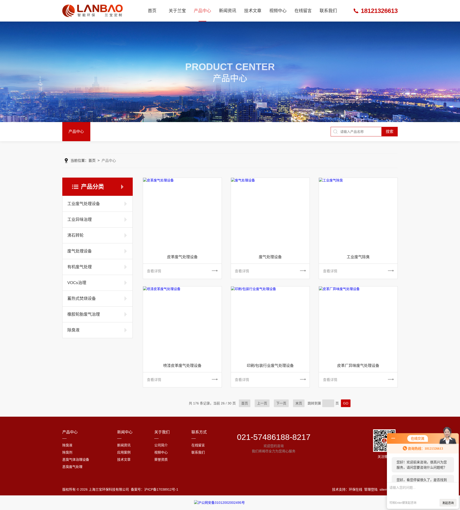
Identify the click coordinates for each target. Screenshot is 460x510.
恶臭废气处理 (72, 467)
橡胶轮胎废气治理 (83, 314)
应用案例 (124, 452)
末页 (298, 403)
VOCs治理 (76, 282)
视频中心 (278, 10)
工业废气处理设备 (83, 204)
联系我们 (328, 10)
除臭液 (73, 330)
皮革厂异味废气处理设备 (358, 366)
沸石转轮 (75, 235)
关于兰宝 (177, 10)
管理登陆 (371, 489)
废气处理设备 (79, 251)
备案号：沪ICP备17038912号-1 (154, 489)
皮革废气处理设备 (182, 257)
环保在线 (355, 489)
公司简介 (161, 445)
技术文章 (252, 10)
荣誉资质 (161, 459)
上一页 (262, 403)
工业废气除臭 (358, 257)
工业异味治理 (79, 219)
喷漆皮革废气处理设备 (182, 366)
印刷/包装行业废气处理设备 (270, 366)
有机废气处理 (79, 267)
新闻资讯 (227, 10)
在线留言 (303, 10)
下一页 (281, 403)
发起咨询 (448, 503)
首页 (152, 10)
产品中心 (202, 10)
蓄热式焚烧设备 (81, 298)
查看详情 (154, 271)
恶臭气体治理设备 (75, 459)
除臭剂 (67, 452)
